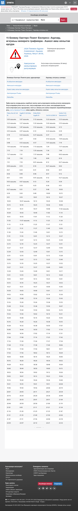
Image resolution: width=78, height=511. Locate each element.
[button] (65, 2)
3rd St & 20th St (51, 115)
